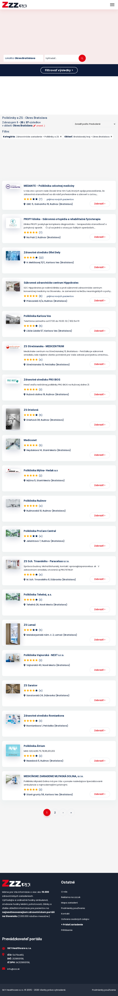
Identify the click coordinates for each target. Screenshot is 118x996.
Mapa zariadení (69, 902)
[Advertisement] (59, 33)
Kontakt (65, 913)
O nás (64, 891)
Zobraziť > (99, 203)
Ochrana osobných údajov (75, 919)
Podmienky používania (73, 908)
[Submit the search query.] (82, 58)
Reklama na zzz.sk (70, 897)
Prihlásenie (67, 930)
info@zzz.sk (13, 968)
